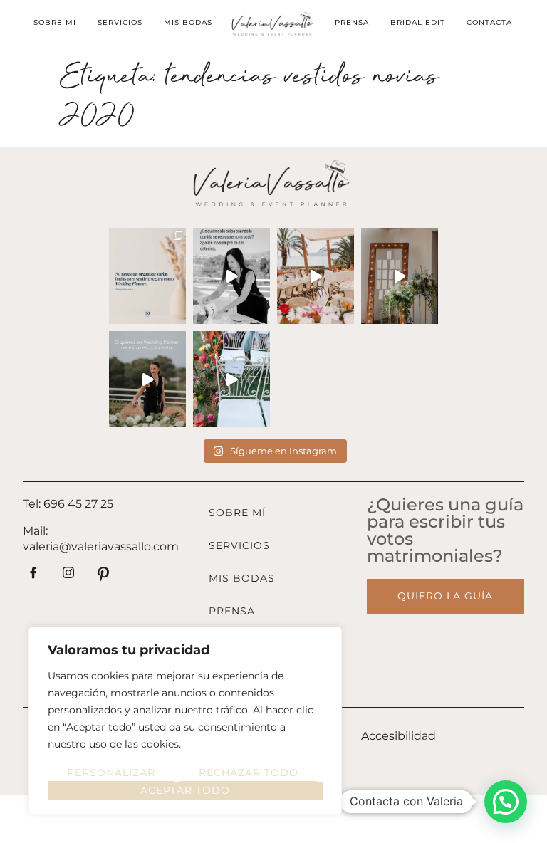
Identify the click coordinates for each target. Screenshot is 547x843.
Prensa (352, 22)
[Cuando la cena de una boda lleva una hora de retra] (231, 276)
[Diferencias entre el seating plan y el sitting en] (399, 276)
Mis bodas (188, 22)
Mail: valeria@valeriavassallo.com (101, 538)
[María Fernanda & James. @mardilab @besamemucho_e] (231, 379)
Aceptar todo (185, 790)
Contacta (489, 22)
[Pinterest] (103, 576)
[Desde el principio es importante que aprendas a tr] (147, 276)
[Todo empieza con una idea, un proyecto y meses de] (315, 276)
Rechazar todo (248, 772)
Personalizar (111, 772)
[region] (185, 721)
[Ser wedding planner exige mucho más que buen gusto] (147, 379)
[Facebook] (33, 576)
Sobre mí (54, 22)
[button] (505, 801)
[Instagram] (68, 576)
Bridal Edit (417, 22)
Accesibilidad (398, 736)
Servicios (120, 22)
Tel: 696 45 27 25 (68, 503)
